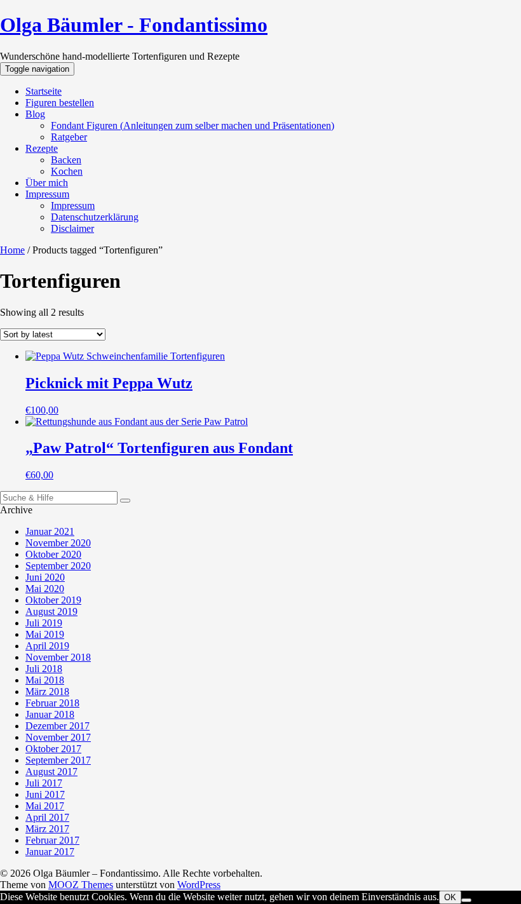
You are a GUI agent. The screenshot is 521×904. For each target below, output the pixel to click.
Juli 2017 (43, 783)
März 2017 (47, 828)
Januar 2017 (49, 851)
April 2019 (47, 645)
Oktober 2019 (53, 600)
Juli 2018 (43, 668)
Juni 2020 (45, 577)
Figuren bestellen (59, 102)
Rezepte (41, 148)
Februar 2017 (52, 840)
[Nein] (466, 900)
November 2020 (58, 542)
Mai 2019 (44, 634)
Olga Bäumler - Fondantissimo (133, 24)
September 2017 (58, 760)
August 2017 (51, 771)
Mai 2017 (44, 805)
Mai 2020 (44, 588)
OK (450, 897)
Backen (66, 159)
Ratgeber (69, 137)
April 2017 (47, 817)
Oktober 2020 (53, 554)
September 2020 (58, 565)
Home (12, 250)
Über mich (46, 182)
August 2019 (51, 611)
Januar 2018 (49, 714)
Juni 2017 (45, 794)
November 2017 (58, 737)
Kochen (67, 171)
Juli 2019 (43, 622)
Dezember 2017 (57, 725)
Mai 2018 (44, 680)
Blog (35, 114)
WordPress (198, 884)
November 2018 (58, 657)
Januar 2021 (49, 531)
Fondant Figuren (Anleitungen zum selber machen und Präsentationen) (192, 125)
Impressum (47, 194)
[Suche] (125, 501)
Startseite (43, 91)
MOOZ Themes (80, 884)
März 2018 (47, 691)
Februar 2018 (52, 703)
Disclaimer (72, 228)
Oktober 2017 (53, 748)
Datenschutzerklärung (95, 217)
